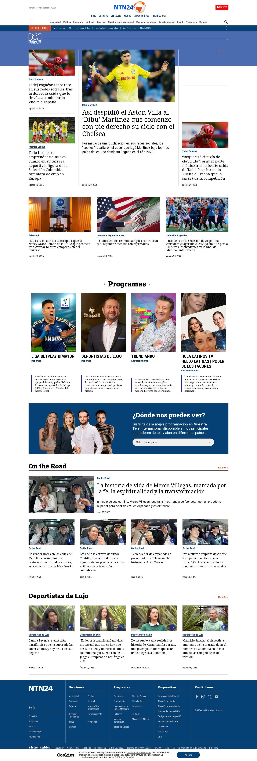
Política (67, 22)
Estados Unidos (36, 731)
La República (100, 748)
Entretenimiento (167, 22)
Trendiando (143, 356)
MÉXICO (127, 16)
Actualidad (55, 22)
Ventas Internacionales (168, 721)
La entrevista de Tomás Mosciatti (121, 707)
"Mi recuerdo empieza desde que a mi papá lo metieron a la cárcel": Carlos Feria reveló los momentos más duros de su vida (204, 560)
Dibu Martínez (89, 104)
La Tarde (136, 714)
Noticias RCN (73, 748)
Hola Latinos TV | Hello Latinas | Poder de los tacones (202, 361)
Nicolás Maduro (129, 28)
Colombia (33, 716)
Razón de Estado (121, 727)
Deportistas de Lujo (101, 356)
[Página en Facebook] (197, 697)
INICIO (93, 16)
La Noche (118, 714)
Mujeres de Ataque (140, 719)
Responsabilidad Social (168, 696)
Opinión (203, 22)
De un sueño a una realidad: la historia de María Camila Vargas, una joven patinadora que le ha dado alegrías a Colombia (153, 646)
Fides (166, 748)
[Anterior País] (226, 27)
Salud (180, 22)
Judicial (90, 22)
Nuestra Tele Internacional (121, 22)
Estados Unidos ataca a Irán (106, 28)
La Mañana (137, 706)
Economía (78, 22)
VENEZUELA (116, 16)
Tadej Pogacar (36, 79)
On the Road (103, 478)
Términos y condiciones (139, 752)
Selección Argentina (176, 235)
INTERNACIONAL (159, 16)
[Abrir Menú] (31, 22)
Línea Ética (163, 726)
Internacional (34, 736)
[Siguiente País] (226, 29)
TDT (173, 748)
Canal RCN (59, 748)
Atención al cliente (166, 701)
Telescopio (34, 235)
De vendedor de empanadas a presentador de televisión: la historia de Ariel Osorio (151, 558)
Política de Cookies (124, 757)
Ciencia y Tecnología (146, 22)
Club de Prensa (139, 696)
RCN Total (213, 748)
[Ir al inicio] (45, 693)
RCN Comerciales (116, 748)
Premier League (37, 146)
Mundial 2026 (145, 28)
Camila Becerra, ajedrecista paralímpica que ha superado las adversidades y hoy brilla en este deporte (51, 646)
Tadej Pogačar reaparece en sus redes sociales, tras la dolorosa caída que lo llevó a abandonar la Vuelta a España (51, 93)
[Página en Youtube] (216, 697)
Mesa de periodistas (119, 720)
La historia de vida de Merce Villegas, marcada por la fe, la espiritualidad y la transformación (161, 488)
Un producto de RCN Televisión (192, 748)
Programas (191, 22)
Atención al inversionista (169, 706)
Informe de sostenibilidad (169, 711)
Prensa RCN (163, 731)
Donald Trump (59, 28)
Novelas (157, 748)
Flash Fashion (138, 701)
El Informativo (120, 701)
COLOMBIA (103, 16)
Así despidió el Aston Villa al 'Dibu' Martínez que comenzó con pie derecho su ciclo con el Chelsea (128, 123)
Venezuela (33, 721)
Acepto (188, 755)
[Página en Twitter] (210, 697)
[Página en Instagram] (203, 697)
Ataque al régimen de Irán (79, 28)
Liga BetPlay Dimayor (52, 356)
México (32, 726)
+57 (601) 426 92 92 (213, 710)
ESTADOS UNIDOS (141, 16)
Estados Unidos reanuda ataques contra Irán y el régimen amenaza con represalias (127, 242)
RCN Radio (86, 748)
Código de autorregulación (170, 716)
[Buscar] (225, 22)
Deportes (101, 22)
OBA (160, 736)
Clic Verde (118, 696)
